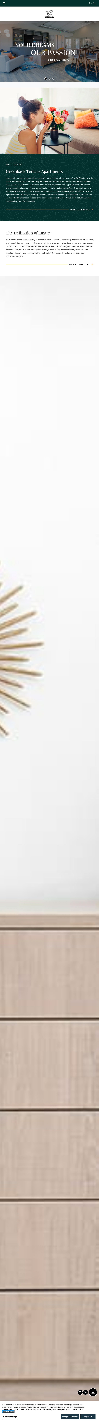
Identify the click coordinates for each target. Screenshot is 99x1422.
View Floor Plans (80, 209)
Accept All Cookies (70, 1416)
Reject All (88, 1416)
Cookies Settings (10, 1416)
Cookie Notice (8, 1412)
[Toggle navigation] (4, 3)
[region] (49, 1411)
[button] (90, 3)
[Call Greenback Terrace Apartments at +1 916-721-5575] (94, 3)
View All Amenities (79, 264)
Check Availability (59, 60)
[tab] (45, 78)
